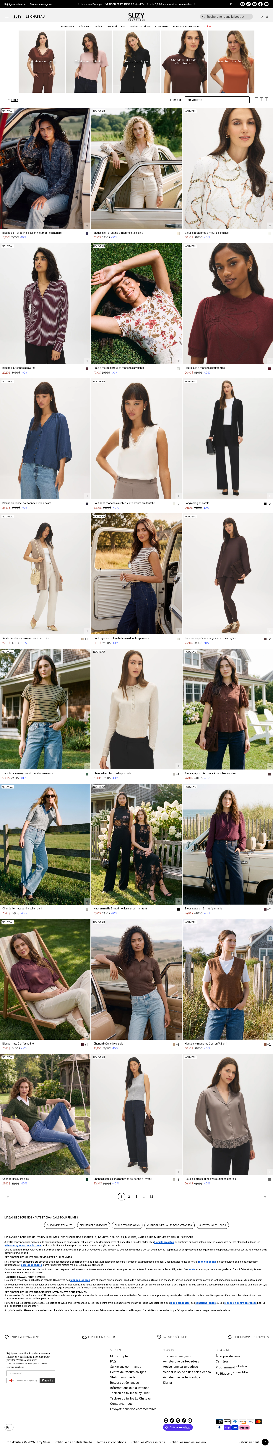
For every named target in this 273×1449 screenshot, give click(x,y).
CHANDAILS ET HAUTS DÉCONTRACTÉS (169, 1225)
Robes (99, 26)
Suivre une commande (125, 1366)
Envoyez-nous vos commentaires (133, 1409)
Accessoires (162, 26)
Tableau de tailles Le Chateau (130, 1398)
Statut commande (122, 1377)
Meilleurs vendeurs (140, 26)
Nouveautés (67, 26)
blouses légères (80, 1279)
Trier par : (176, 100)
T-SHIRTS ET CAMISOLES (93, 1225)
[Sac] (267, 16)
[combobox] (226, 17)
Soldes (208, 26)
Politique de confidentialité (73, 1442)
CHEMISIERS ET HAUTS (59, 1225)
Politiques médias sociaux (188, 1442)
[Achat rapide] (87, 226)
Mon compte (119, 1356)
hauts (191, 1269)
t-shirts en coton (164, 1241)
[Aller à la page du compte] (262, 16)
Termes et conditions (111, 1442)
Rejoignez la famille (14, 4)
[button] (78, 4)
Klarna (167, 1382)
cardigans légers (31, 1264)
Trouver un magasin (41, 4)
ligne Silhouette (206, 1261)
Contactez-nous (121, 1403)
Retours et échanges (124, 1382)
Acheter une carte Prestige (181, 1377)
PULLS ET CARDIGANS (127, 1225)
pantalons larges (205, 1302)
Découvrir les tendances (186, 26)
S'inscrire (47, 1380)
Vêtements (85, 26)
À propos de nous (228, 1356)
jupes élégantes (180, 1302)
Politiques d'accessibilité (148, 1442)
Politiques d (232, 1373)
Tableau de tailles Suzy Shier (130, 1393)
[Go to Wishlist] (257, 16)
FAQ (113, 1361)
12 (151, 1196)
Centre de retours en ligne (128, 1372)
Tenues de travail (116, 26)
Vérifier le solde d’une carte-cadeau (187, 1372)
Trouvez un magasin (177, 1356)
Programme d (231, 1367)
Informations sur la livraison (129, 1388)
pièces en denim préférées (240, 1302)
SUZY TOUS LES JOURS (212, 1225)
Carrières (222, 1361)
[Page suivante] (265, 1196)
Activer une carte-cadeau (180, 1366)
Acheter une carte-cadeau (181, 1361)
